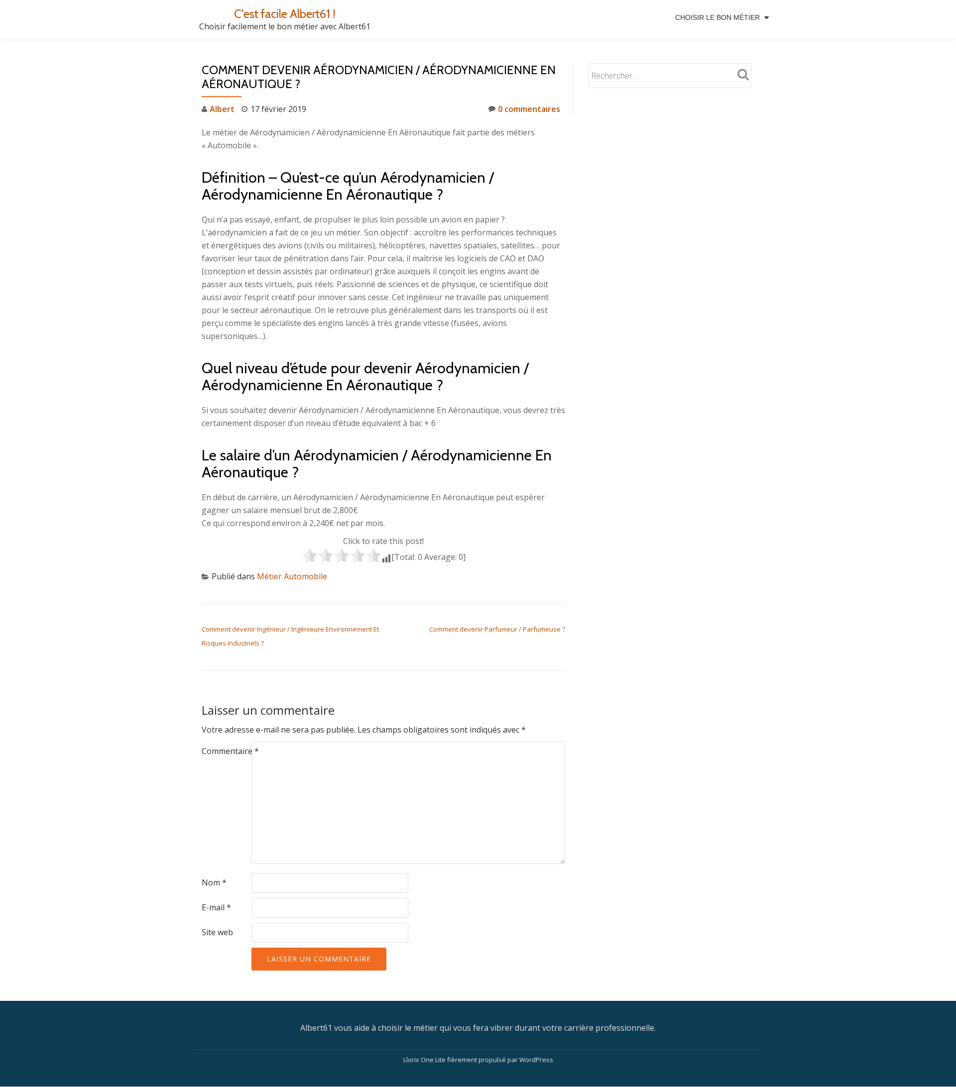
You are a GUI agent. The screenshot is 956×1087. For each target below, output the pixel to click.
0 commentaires (529, 109)
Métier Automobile (292, 576)
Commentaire (230, 751)
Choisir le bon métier (717, 17)
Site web (217, 932)
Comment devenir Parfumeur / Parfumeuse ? (497, 629)
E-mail (216, 907)
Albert (222, 109)
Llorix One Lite (425, 1059)
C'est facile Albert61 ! (285, 13)
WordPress (536, 1059)
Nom (214, 882)
